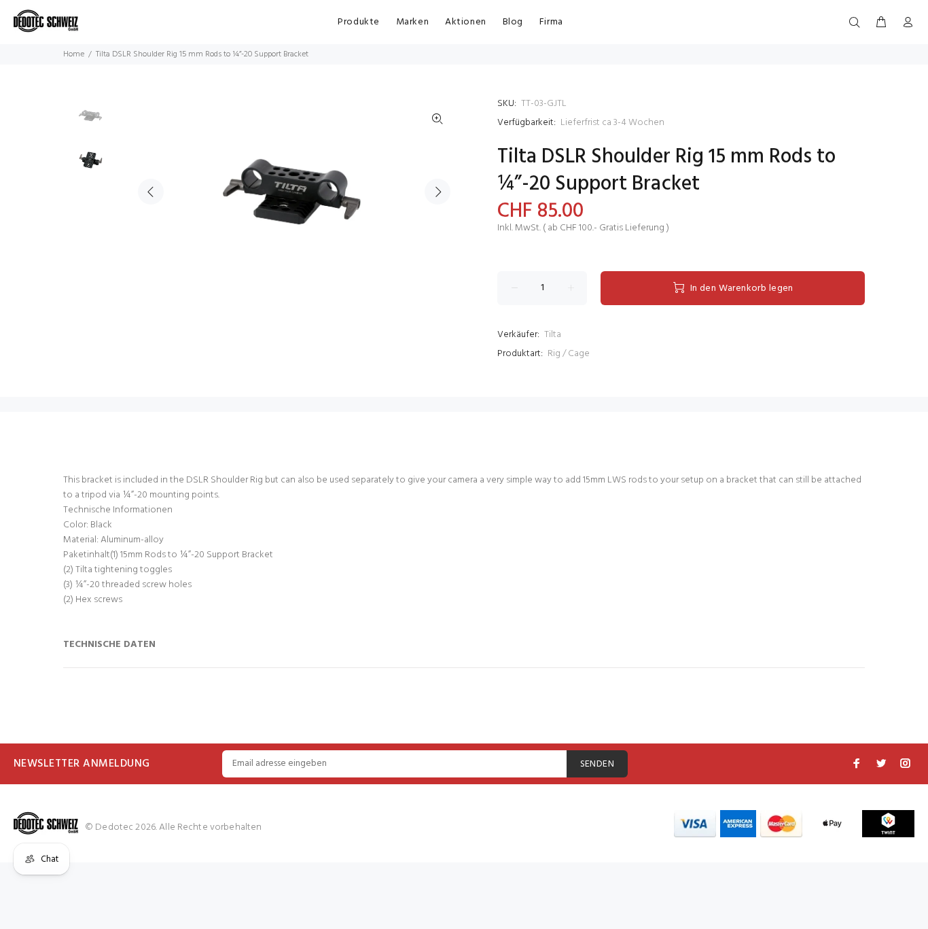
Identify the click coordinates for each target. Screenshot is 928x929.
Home (73, 54)
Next (437, 192)
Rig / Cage (569, 354)
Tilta (552, 335)
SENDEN (597, 764)
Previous (151, 192)
